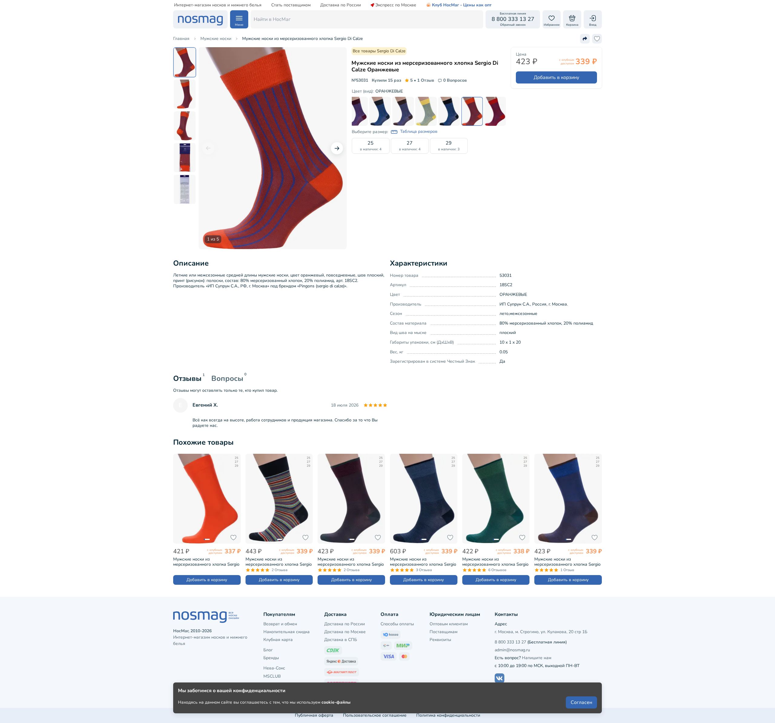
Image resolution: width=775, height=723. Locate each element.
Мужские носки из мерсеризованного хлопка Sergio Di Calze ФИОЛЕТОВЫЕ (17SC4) (567, 561)
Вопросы (227, 378)
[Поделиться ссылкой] (585, 39)
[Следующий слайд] (337, 148)
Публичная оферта (314, 715)
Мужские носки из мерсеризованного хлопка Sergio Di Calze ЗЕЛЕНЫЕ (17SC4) (495, 561)
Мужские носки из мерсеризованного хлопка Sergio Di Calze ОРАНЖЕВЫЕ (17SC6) (206, 561)
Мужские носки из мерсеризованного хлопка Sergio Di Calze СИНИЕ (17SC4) (423, 561)
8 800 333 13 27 (510, 642)
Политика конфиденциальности (448, 715)
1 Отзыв (422, 80)
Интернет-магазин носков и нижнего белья (218, 5)
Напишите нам (536, 658)
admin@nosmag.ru (512, 650)
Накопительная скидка (286, 632)
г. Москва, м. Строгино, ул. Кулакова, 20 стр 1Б (541, 632)
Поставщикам (443, 632)
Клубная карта (278, 640)
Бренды (271, 658)
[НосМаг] (200, 19)
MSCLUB (272, 676)
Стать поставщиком (291, 5)
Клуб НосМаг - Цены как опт (462, 5)
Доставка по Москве (345, 632)
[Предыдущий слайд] (208, 148)
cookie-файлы (336, 702)
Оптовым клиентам (449, 624)
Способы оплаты (397, 624)
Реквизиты (440, 640)
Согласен (581, 702)
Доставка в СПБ (340, 640)
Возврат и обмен (280, 624)
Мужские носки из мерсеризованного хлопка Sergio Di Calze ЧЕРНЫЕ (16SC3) (279, 561)
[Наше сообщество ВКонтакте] (499, 678)
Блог (268, 650)
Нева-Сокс (274, 668)
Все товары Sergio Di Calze (379, 51)
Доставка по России (340, 5)
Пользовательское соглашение (375, 715)
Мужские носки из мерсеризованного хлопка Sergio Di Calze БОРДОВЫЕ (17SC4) (351, 561)
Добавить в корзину (556, 77)
